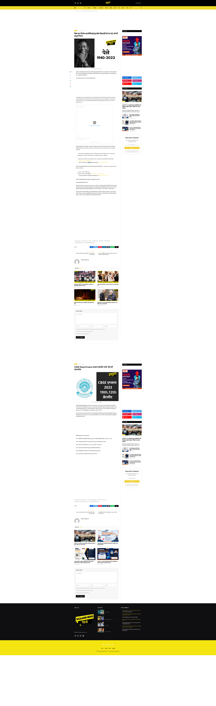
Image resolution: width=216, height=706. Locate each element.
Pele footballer (77, 240)
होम (85, 7)
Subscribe (138, 3)
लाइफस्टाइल (101, 7)
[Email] (70, 86)
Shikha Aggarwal (85, 259)
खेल (130, 7)
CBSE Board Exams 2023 (101, 499)
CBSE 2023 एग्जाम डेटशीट (92, 499)
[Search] (141, 8)
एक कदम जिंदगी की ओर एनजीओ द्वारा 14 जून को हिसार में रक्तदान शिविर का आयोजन (131, 630)
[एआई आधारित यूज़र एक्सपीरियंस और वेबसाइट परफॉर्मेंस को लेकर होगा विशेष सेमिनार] (125, 116)
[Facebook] (70, 75)
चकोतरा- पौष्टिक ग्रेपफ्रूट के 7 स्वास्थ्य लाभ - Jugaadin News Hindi (131, 610)
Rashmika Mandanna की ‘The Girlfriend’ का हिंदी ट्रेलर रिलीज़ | (110, 629)
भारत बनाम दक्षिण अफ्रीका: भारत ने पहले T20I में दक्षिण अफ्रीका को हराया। (111, 617)
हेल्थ (119, 7)
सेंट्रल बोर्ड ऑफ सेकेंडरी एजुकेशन (94, 501)
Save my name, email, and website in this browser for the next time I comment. (91, 329)
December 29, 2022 (103, 162)
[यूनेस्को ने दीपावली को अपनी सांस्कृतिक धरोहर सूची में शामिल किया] (84, 295)
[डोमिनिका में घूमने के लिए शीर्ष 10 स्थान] (101, 612)
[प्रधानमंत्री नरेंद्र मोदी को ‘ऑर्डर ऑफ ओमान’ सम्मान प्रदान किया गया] (108, 277)
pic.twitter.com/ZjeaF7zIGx (97, 173)
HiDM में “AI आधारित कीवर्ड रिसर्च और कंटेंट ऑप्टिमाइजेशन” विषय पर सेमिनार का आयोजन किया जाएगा (135, 128)
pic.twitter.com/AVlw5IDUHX (84, 160)
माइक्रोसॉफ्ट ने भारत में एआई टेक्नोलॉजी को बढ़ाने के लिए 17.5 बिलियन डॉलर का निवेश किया (107, 303)
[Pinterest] (70, 83)
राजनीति (89, 7)
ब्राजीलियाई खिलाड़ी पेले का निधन (79, 242)
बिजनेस (115, 7)
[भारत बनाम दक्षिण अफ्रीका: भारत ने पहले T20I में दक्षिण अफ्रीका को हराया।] (101, 618)
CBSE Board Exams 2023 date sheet (81, 501)
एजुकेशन (111, 7)
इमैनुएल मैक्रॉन (95, 240)
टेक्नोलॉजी (94, 7)
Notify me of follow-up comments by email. (85, 331)
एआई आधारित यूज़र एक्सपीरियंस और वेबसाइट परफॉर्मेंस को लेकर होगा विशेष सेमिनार (134, 115)
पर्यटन (127, 7)
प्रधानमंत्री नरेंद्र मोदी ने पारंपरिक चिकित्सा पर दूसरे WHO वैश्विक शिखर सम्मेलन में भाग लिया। (83, 285)
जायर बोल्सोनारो (101, 240)
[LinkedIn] (70, 81)
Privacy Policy (132, 485)
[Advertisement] (108, 22)
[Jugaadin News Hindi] (108, 3)
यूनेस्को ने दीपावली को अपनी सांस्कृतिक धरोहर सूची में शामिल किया (84, 303)
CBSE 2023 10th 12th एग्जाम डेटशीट (80, 499)
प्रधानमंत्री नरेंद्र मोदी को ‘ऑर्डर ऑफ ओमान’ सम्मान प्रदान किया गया (108, 285)
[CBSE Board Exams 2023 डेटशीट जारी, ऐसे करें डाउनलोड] (96, 386)
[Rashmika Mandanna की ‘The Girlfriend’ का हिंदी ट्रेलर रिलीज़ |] (101, 630)
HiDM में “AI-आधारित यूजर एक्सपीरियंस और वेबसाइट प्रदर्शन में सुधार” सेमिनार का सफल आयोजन (131, 106)
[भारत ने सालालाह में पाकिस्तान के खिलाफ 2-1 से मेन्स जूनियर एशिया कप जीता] (101, 624)
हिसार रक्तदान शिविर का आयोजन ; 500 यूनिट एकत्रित (130, 617)
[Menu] (75, 8)
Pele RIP (90, 240)
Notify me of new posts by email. (83, 333)
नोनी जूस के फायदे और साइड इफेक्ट (127, 611)
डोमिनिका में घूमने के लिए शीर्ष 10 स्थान (110, 610)
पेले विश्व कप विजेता (107, 240)
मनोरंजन (123, 7)
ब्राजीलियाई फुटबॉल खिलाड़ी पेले (89, 242)
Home (102, 648)
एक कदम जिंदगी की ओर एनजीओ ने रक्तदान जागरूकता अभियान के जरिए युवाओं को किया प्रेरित (131, 623)
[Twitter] (70, 78)
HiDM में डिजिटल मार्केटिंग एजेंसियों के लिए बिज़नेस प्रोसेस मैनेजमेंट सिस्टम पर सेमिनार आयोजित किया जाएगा (135, 122)
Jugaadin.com (117, 651)
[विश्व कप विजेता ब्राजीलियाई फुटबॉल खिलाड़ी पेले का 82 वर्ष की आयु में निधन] (96, 53)
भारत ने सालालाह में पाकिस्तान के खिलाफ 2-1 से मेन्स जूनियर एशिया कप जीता (111, 623)
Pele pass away (84, 240)
